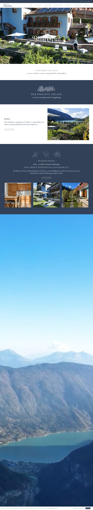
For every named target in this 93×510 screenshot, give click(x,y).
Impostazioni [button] (75, 508)
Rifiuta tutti (82, 508)
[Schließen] (91, 508)
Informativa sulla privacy (52, 508)
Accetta (88, 508)
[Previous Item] (2, 195)
